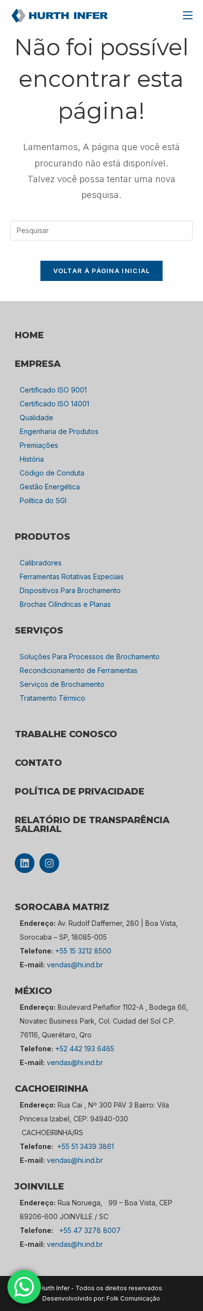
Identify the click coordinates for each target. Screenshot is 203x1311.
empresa (38, 363)
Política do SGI (43, 500)
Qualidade (36, 417)
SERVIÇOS (39, 630)
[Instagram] (49, 863)
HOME (29, 335)
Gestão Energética (50, 486)
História (32, 459)
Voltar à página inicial (101, 271)
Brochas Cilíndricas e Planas (65, 604)
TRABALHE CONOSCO (66, 734)
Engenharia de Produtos (59, 431)
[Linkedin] (24, 863)
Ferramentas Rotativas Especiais (72, 576)
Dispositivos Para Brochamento (70, 590)
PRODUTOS (42, 536)
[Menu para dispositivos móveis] (188, 15)
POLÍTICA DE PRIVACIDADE (79, 791)
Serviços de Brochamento (62, 684)
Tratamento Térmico (52, 698)
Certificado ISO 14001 (54, 403)
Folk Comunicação (133, 1298)
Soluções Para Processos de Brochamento (90, 656)
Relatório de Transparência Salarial (92, 824)
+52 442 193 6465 (84, 1048)
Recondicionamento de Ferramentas (78, 670)
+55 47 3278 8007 (90, 1230)
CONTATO (38, 762)
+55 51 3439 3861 (85, 1146)
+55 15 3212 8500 (83, 951)
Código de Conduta (52, 473)
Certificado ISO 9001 (53, 390)
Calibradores (41, 562)
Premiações (39, 445)
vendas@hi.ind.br (75, 964)
